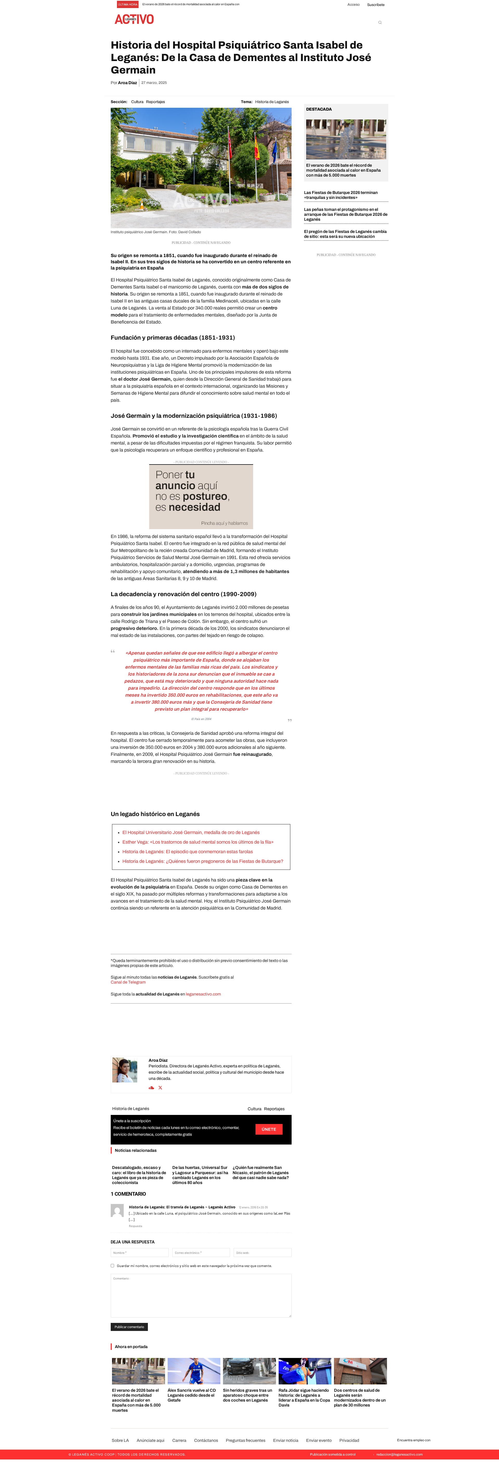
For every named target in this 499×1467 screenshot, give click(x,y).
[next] (257, 4)
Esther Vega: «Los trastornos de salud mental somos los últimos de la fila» (198, 842)
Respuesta (135, 1226)
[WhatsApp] (347, 83)
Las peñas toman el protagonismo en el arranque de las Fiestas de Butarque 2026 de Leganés (346, 214)
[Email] (358, 83)
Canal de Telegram (128, 982)
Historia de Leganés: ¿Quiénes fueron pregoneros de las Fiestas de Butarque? (202, 861)
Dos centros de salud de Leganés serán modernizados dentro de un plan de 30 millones (360, 1398)
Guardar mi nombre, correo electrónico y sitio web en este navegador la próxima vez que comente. (194, 1265)
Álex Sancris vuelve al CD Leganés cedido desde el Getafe (192, 1395)
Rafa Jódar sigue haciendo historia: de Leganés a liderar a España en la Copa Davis (304, 1398)
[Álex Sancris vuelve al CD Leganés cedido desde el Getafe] (194, 1371)
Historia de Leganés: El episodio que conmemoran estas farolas (187, 851)
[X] (335, 83)
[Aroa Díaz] (130, 1075)
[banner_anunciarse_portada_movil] (201, 496)
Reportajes (155, 102)
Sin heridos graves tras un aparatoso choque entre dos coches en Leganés (247, 1395)
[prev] (248, 4)
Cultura (137, 102)
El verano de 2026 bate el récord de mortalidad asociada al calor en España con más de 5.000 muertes (343, 170)
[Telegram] (370, 83)
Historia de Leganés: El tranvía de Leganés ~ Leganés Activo (182, 1206)
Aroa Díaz (127, 82)
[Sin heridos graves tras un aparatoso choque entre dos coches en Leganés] (249, 1371)
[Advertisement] (201, 789)
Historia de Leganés (272, 102)
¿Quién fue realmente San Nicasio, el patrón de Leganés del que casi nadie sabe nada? (261, 1172)
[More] (382, 83)
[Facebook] (323, 83)
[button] (380, 22)
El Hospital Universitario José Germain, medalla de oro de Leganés (191, 832)
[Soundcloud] (151, 1087)
